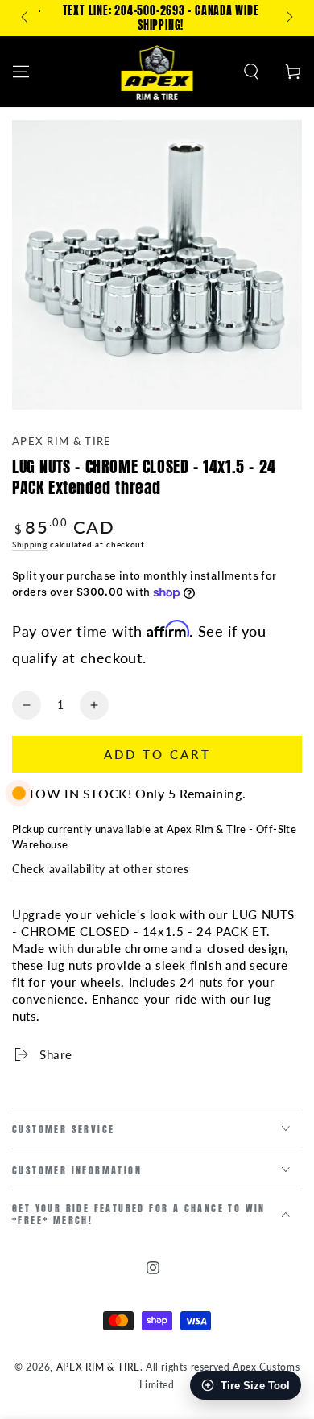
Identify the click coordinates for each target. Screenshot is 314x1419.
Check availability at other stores (100, 869)
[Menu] (21, 71)
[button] (251, 71)
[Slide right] (288, 18)
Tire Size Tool (255, 1386)
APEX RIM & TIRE (62, 441)
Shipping (30, 544)
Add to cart (157, 754)
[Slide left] (25, 18)
